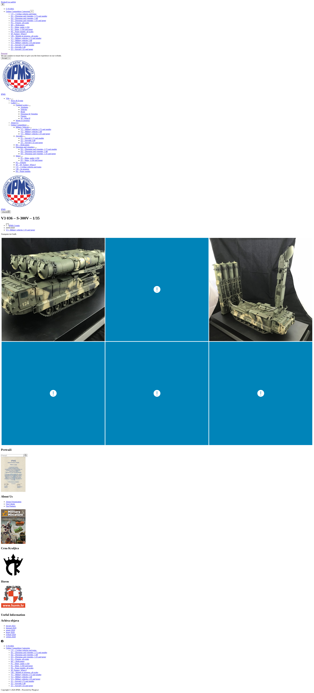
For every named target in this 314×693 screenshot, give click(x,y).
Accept (4, 58)
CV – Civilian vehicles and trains (23, 14)
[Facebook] (2, 642)
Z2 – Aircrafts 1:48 (18, 47)
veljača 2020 (11, 637)
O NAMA (10, 9)
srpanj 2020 (10, 630)
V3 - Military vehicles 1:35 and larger (20, 230)
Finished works (22, 105)
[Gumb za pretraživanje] (25, 455)
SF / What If (25, 118)
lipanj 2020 (10, 632)
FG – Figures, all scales (20, 23)
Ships (18, 156)
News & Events (17, 101)
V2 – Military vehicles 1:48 (21, 40)
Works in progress (23, 120)
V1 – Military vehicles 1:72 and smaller (26, 38)
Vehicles (24, 109)
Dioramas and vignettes (25, 147)
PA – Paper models (23, 171)
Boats (23, 112)
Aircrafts (19, 136)
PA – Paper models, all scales (22, 32)
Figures (23, 116)
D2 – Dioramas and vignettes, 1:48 (24, 18)
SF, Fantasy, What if (18, 34)
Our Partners (11, 506)
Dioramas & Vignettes (29, 114)
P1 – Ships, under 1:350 (20, 27)
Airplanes (24, 107)
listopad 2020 (11, 628)
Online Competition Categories (18, 11)
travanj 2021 (11, 626)
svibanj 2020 (11, 635)
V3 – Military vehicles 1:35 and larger (25, 43)
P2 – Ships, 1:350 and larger (22, 29)
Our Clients (10, 504)
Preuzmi (4, 53)
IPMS (3, 94)
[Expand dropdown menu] (32, 11)
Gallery (14, 103)
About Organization (13, 502)
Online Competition (18, 125)
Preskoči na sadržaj (8, 2)
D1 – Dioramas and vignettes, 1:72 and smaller (29, 16)
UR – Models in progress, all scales (24, 36)
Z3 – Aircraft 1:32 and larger (22, 49)
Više (8, 98)
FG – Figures (21, 162)
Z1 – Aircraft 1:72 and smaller (22, 45)
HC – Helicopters (17, 25)
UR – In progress (22, 169)
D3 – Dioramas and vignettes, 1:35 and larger (28, 21)
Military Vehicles (22, 127)
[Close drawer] (2, 4)
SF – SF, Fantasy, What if (26, 165)
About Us (14, 123)
